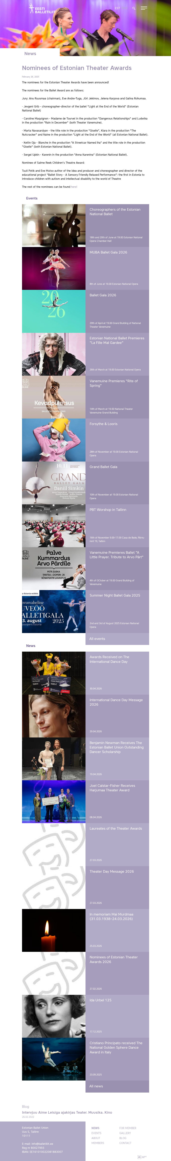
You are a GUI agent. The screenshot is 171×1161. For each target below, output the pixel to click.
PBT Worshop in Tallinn (108, 510)
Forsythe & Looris (103, 424)
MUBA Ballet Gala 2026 (108, 252)
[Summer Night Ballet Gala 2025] (54, 611)
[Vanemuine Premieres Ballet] (54, 568)
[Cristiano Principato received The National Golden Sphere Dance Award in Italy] (54, 1059)
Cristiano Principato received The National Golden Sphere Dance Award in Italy (116, 1048)
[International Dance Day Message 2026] (54, 716)
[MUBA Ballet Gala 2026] (54, 268)
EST (117, 8)
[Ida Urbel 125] (54, 1016)
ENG (125, 8)
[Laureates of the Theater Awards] (54, 844)
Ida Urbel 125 (101, 1000)
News (95, 1128)
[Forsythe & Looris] (54, 440)
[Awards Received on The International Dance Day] (54, 673)
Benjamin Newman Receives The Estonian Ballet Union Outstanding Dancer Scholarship (117, 747)
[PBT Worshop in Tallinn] (54, 525)
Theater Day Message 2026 (112, 872)
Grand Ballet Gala (103, 467)
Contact (125, 1143)
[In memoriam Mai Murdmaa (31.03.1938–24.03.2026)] (54, 930)
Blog (122, 1138)
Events (96, 1133)
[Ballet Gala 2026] (54, 311)
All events (97, 639)
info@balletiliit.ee (42, 1144)
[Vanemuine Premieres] (54, 397)
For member (127, 1128)
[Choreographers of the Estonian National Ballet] (54, 225)
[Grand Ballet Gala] (54, 483)
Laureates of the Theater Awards (116, 829)
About (96, 1138)
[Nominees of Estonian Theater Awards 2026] (54, 973)
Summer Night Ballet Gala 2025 (115, 595)
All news (96, 1086)
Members (98, 1143)
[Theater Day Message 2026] (54, 887)
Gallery (125, 1133)
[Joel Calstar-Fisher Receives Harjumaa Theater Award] (54, 801)
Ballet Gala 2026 (103, 295)
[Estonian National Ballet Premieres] (54, 354)
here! (74, 187)
